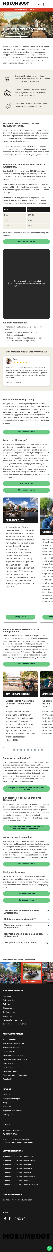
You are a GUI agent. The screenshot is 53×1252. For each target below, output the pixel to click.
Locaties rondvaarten (12, 1194)
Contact (6, 1124)
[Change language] (44, 4)
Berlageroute (20, 617)
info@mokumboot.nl (14, 1131)
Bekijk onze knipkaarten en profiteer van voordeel (26, 788)
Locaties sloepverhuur (13, 1151)
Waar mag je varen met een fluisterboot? (18, 926)
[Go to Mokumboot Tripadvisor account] (19, 1220)
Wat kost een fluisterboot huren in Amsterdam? (22, 912)
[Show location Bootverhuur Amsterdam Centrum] (14, 750)
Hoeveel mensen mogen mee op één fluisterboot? (23, 935)
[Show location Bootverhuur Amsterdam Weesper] (31, 750)
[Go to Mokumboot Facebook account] (10, 1220)
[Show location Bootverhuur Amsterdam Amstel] (21, 750)
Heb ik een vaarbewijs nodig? (20, 919)
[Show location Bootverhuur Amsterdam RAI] (28, 750)
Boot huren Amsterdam (13, 990)
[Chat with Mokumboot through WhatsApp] (24, 1220)
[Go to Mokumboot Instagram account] (15, 1220)
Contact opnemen (26, 900)
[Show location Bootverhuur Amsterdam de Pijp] (17, 750)
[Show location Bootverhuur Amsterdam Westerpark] (35, 750)
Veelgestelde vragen (26, 894)
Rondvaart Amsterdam (13, 1034)
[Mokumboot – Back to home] (17, 4)
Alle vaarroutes (26, 483)
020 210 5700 (11, 1134)
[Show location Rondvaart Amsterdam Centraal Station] (42, 750)
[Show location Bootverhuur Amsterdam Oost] (24, 750)
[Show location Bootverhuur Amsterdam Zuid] (38, 750)
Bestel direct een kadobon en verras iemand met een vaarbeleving (26, 828)
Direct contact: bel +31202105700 (26, 10)
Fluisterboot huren (16, 34)
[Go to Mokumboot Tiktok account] (5, 1220)
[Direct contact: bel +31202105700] (40, 4)
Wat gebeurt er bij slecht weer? (20, 943)
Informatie (7, 1089)
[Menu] (49, 4)
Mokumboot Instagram (13, 959)
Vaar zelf (15, 450)
